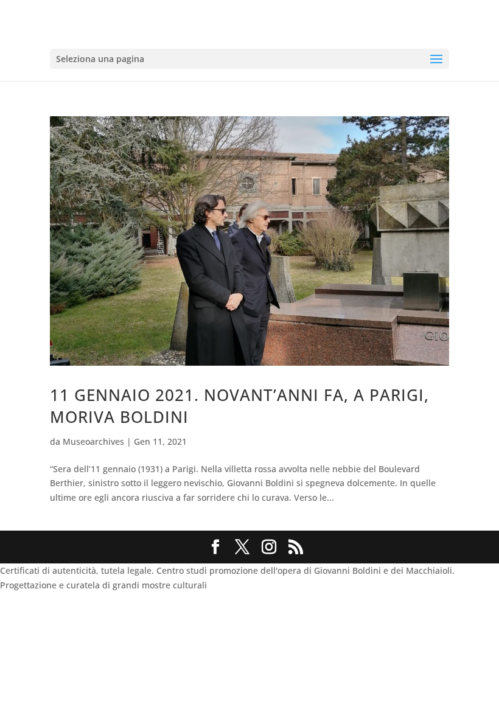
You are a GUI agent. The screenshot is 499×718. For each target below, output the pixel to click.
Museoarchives (93, 441)
